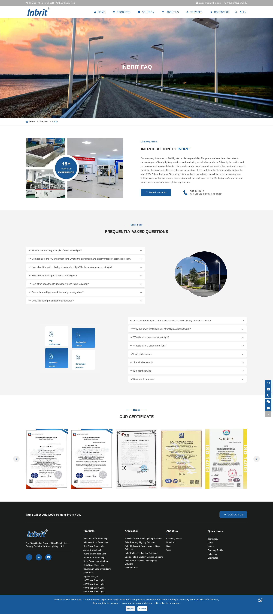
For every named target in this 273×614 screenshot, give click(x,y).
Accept (142, 608)
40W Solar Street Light (93, 584)
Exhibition (212, 554)
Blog (168, 546)
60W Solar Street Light (93, 588)
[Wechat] (268, 402)
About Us (172, 531)
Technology (213, 539)
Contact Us (233, 514)
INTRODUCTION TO (165, 149)
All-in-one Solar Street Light (96, 538)
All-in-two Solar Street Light (95, 542)
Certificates (213, 558)
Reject (130, 608)
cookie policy (159, 603)
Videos (211, 546)
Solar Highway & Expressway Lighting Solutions (142, 548)
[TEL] (268, 395)
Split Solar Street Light (93, 546)
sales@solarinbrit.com (210, 3)
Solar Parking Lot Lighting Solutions (141, 553)
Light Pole (88, 573)
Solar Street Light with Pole (95, 561)
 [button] (16, 459)
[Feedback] (268, 408)
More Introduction (156, 192)
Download (170, 542)
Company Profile (174, 538)
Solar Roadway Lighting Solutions (140, 542)
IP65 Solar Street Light (93, 565)
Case (168, 550)
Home (32, 121)
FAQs (55, 121)
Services (43, 121)
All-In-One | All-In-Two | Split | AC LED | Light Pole (50, 3)
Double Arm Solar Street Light (97, 569)
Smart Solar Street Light (94, 557)
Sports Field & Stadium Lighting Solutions (144, 557)
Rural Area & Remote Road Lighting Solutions (141, 562)
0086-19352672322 (237, 3)
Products (88, 531)
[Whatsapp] (260, 600)
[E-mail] (268, 389)
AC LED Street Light (92, 550)
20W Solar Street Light (93, 580)
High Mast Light (90, 576)
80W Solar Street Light (93, 591)
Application (132, 531)
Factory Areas (131, 567)
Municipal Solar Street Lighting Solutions (143, 538)
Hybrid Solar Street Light (94, 554)
